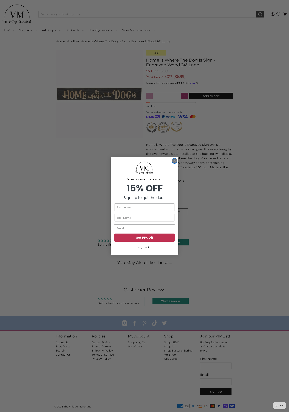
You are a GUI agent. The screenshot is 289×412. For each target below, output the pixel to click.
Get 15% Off (144, 237)
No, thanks (144, 247)
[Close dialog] (174, 161)
